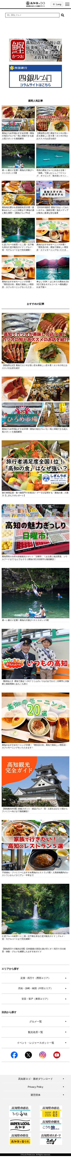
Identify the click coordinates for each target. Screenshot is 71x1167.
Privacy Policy (46, 1086)
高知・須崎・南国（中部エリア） (42, 988)
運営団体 (47, 1094)
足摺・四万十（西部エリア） (43, 978)
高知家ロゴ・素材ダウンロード (41, 1078)
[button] (62, 15)
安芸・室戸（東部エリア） (44, 998)
